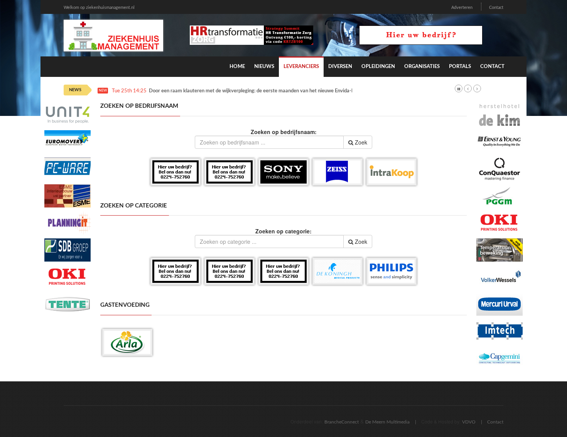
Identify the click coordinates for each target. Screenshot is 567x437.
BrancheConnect (341, 422)
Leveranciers (301, 66)
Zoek (360, 142)
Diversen (340, 66)
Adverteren (461, 7)
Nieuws (264, 66)
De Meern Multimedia (387, 422)
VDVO (469, 422)
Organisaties (422, 66)
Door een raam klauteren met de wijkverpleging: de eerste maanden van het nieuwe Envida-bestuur (258, 91)
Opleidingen (378, 66)
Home (237, 66)
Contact (496, 7)
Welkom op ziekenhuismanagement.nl (99, 7)
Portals (460, 66)
